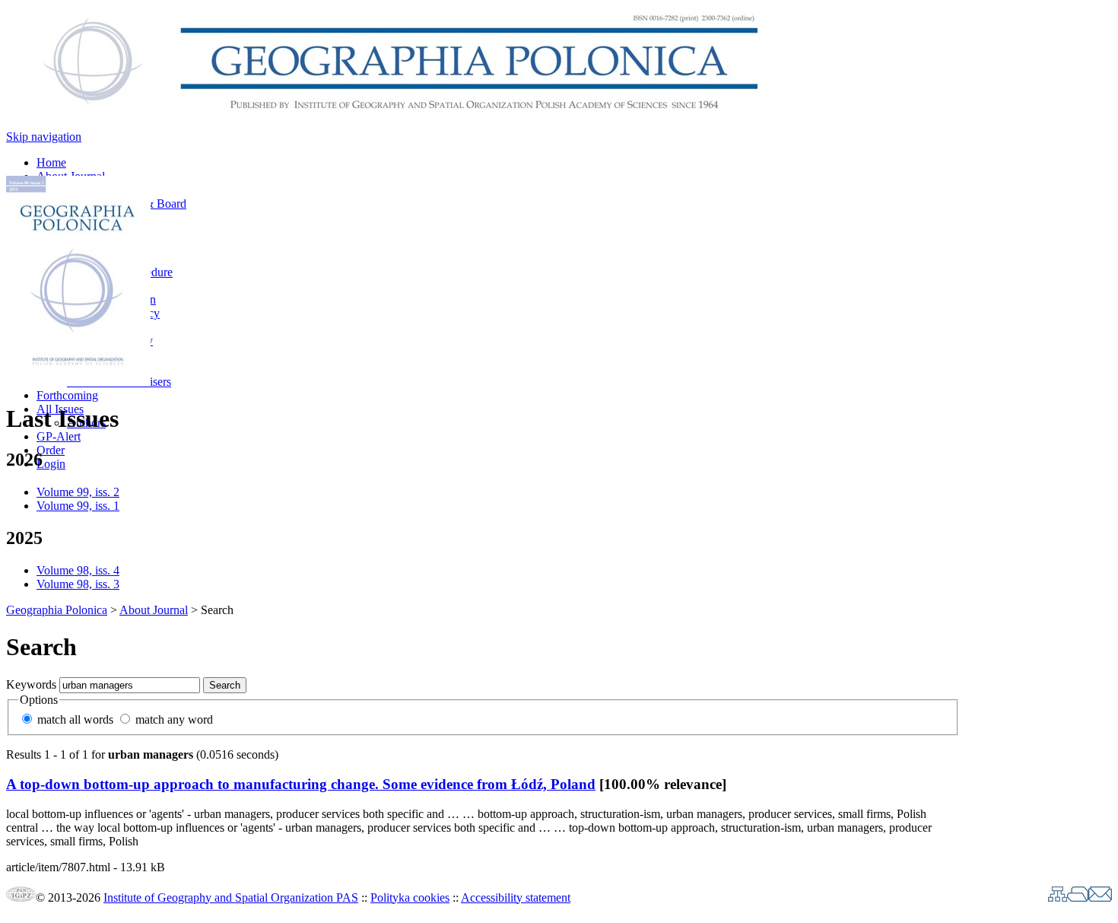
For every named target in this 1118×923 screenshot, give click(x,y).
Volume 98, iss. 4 (78, 570)
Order (51, 450)
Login (51, 463)
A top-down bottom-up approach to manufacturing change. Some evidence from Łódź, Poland (301, 784)
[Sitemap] (1057, 897)
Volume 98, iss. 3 (78, 584)
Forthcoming (67, 395)
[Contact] (1100, 897)
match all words (75, 719)
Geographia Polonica (56, 609)
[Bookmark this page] (1077, 897)
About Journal (153, 609)
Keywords (31, 684)
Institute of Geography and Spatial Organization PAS (230, 897)
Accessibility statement (515, 897)
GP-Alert (59, 436)
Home (51, 162)
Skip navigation (43, 136)
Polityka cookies (409, 897)
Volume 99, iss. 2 (78, 491)
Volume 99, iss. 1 (78, 505)
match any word (174, 719)
